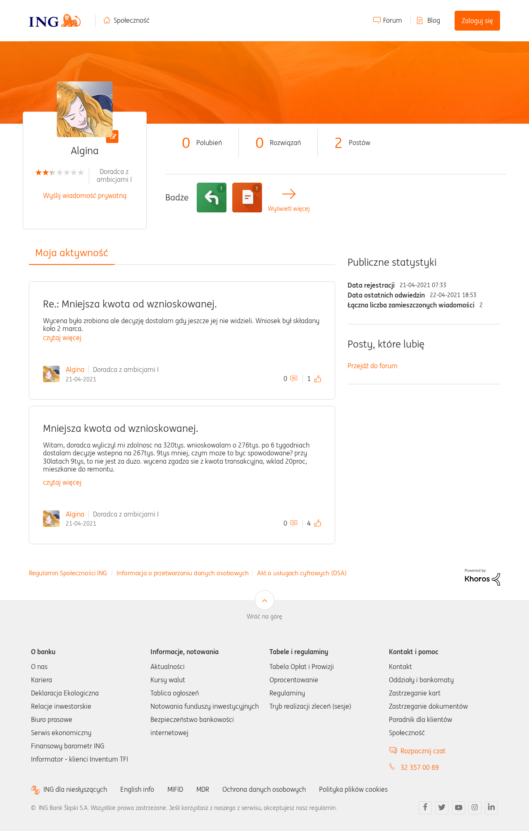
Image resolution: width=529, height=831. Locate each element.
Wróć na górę (264, 616)
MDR (202, 789)
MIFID (175, 789)
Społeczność (132, 20)
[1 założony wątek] (247, 197)
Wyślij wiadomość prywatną (84, 195)
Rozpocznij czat (423, 751)
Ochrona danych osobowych (264, 789)
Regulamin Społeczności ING (68, 573)
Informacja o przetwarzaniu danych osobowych (183, 573)
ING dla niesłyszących (75, 789)
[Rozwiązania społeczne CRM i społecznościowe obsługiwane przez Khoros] (482, 576)
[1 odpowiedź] (211, 197)
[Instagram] (474, 807)
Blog (433, 20)
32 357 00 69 (419, 767)
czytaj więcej (62, 337)
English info (137, 789)
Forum (392, 20)
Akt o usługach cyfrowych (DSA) (302, 573)
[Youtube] (458, 807)
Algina (75, 369)
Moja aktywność (71, 252)
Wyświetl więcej (289, 208)
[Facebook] (425, 807)
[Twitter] (441, 807)
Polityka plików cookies (353, 789)
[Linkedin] (491, 807)
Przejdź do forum (373, 366)
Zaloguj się (477, 21)
